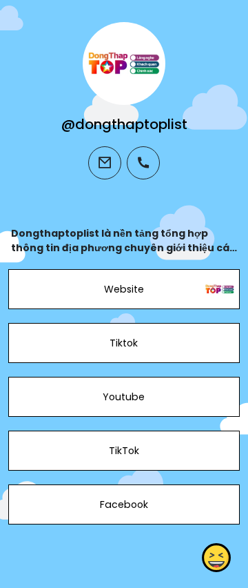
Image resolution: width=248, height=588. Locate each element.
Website (124, 289)
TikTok (124, 451)
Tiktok (124, 343)
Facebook (124, 504)
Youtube (124, 397)
